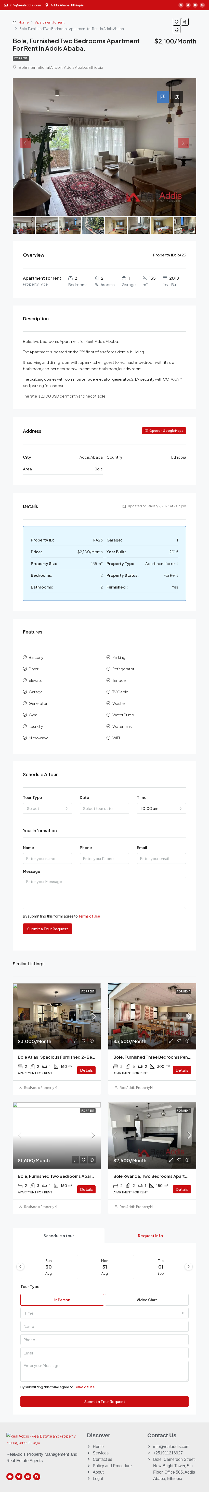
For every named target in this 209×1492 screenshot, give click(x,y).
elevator (36, 680)
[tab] (163, 97)
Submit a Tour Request (47, 928)
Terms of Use (89, 916)
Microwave (38, 737)
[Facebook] (181, 5)
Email (142, 847)
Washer (119, 703)
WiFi (116, 737)
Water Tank (122, 726)
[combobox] (47, 808)
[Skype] (202, 5)
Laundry (36, 726)
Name (28, 847)
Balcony (36, 657)
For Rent (20, 58)
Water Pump (123, 714)
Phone (86, 847)
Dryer (33, 668)
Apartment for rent (49, 22)
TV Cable (120, 691)
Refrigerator (123, 668)
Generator (38, 703)
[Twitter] (188, 5)
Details (86, 1070)
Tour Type (32, 797)
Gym (33, 714)
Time (142, 797)
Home (24, 22)
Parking (118, 657)
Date (84, 797)
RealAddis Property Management (49, 1088)
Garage (36, 691)
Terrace (119, 680)
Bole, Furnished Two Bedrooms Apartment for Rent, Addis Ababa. (84, 1176)
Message (31, 871)
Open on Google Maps (166, 431)
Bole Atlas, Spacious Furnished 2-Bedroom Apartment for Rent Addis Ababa (95, 1057)
